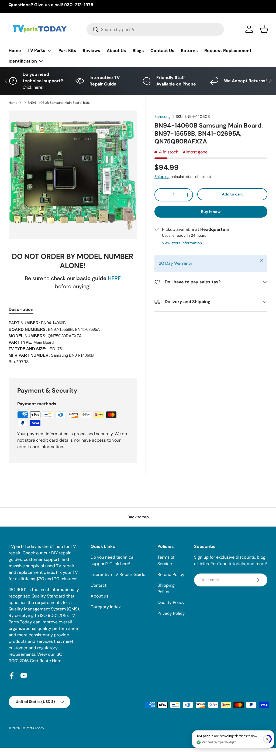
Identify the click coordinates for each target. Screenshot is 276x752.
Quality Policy (171, 602)
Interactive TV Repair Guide (118, 574)
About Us (116, 50)
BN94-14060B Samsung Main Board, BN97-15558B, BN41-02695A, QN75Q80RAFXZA (60, 102)
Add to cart (232, 194)
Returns (189, 50)
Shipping (162, 176)
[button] (264, 29)
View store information (182, 243)
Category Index (106, 607)
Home (15, 50)
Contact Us (162, 50)
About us (99, 596)
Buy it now (211, 211)
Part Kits (67, 50)
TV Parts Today (32, 728)
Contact (98, 585)
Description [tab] (21, 309)
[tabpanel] (73, 342)
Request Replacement (227, 50)
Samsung (162, 116)
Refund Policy (170, 574)
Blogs (138, 50)
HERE (114, 278)
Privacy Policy (171, 613)
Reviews (91, 50)
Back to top (138, 516)
